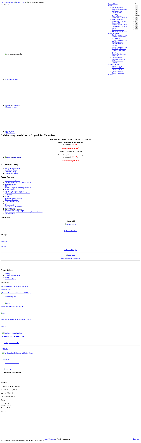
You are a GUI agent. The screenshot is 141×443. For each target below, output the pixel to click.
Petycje (7, 196)
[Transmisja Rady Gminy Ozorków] (11, 333)
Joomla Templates (49, 439)
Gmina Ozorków (10, 189)
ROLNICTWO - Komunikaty (14, 207)
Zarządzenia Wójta (10, 279)
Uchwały (7, 277)
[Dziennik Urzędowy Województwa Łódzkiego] (16, 293)
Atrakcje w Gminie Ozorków (13, 198)
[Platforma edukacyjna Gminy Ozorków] (70, 246)
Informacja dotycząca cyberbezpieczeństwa (18, 188)
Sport (6, 203)
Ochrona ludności (10, 208)
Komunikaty (8, 194)
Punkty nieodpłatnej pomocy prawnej (12, 306)
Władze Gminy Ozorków (12, 168)
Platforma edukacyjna (70, 250)
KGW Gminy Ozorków (12, 201)
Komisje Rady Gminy (11, 173)
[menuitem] (113, 4)
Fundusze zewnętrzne (12, 363)
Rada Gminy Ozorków (12, 170)
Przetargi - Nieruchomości (12, 275)
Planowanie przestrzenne (12, 181)
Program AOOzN (10, 213)
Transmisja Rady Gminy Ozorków (13, 336)
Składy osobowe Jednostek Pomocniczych (17, 193)
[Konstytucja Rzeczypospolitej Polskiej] (8, 296)
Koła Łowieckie (9, 205)
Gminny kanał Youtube (11, 343)
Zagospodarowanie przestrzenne (70, 258)
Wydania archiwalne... (70, 231)
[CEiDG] (5, 349)
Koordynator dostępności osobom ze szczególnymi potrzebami (23, 212)
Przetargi (7, 274)
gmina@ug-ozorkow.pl (8, 2)
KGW (6, 186)
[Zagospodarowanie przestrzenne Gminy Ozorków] (70, 255)
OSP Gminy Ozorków (11, 200)
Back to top (136, 439)
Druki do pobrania (10, 184)
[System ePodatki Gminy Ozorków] (70, 241)
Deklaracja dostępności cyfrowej (14, 210)
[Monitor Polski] (6, 289)
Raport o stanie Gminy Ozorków (14, 191)
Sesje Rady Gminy (10, 171)
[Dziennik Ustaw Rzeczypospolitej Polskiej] (14, 286)
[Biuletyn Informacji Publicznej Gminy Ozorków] (16, 319)
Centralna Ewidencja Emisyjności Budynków (18, 182)
